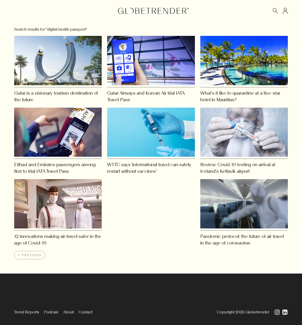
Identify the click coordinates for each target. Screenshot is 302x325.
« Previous (30, 255)
